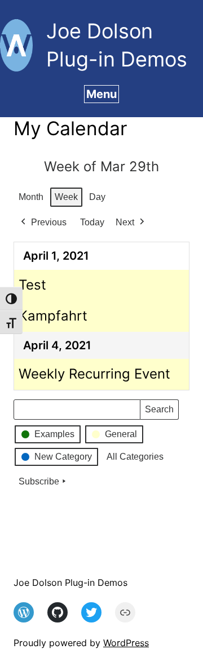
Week (66, 197)
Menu (101, 94)
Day (97, 197)
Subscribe (39, 481)
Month (31, 197)
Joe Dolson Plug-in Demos (70, 582)
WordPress (126, 642)
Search (159, 412)
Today (92, 222)
